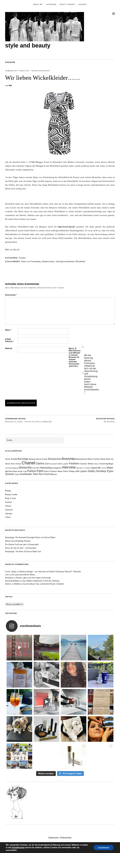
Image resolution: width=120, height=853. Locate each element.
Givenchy (25, 467)
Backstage (23, 459)
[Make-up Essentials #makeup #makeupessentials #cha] (46, 675)
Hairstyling (46, 467)
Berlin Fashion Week (96, 459)
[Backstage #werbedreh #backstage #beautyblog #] (46, 702)
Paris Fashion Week (53, 471)
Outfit (25, 471)
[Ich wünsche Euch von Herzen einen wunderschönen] (19, 756)
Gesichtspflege (106, 463)
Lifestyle (8, 513)
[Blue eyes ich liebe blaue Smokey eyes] (100, 729)
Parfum (31, 471)
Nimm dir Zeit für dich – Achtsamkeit (20, 548)
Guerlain (35, 468)
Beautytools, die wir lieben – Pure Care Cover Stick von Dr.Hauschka (28, 420)
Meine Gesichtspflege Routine (18, 541)
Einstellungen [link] (18, 847)
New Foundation (105, 420)
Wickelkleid (80, 261)
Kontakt (82, 4)
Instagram (56, 468)
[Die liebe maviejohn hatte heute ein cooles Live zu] (46, 729)
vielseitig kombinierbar (64, 261)
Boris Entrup (16, 464)
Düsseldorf (53, 464)
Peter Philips (69, 471)
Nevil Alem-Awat (15, 471)
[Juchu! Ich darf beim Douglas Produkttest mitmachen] (100, 675)
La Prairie (86, 468)
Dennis (8, 584)
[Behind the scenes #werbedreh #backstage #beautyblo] (73, 702)
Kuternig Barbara (12, 581)
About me (38, 4)
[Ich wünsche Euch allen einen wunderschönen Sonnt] (19, 702)
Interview (51, 4)
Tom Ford (43, 474)
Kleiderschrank (48, 261)
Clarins (40, 463)
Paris (40, 471)
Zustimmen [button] (103, 847)
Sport (17, 474)
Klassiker (79, 468)
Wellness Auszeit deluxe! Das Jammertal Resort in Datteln (39, 584)
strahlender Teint (29, 474)
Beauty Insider (67, 4)
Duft (47, 464)
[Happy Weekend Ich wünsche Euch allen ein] (73, 729)
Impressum (53, 837)
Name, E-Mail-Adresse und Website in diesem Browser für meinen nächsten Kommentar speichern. (74, 357)
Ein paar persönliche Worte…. (24, 575)
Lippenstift (95, 467)
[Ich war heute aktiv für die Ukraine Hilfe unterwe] (100, 702)
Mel (10, 85)
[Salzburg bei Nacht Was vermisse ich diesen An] (100, 756)
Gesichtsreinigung (11, 468)
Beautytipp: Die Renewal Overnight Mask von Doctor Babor (30, 537)
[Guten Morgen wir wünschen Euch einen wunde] (19, 729)
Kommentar (11, 295)
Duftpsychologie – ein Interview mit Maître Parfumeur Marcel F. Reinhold (50, 571)
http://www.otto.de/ (66, 227)
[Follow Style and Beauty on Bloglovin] (17, 818)
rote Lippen (81, 471)
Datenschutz (66, 837)
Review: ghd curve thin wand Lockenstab (33, 578)
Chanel (28, 462)
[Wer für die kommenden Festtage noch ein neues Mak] (46, 756)
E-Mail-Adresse (9, 340)
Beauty (32, 459)
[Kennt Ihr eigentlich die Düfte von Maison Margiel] (19, 675)
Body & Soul (10, 498)
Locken (103, 468)
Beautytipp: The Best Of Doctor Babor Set (23, 551)
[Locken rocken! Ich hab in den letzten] (73, 675)
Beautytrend (81, 459)
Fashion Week (86, 463)
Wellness (53, 474)
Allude (7, 459)
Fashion (10, 62)
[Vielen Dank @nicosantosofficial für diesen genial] (19, 647)
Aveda (14, 459)
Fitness (96, 464)
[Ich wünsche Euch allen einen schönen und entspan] (46, 647)
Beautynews (54, 459)
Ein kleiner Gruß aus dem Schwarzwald (21, 544)
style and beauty (27, 45)
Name (8, 330)
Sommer (9, 474)
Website (8, 348)
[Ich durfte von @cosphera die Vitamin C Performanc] (73, 756)
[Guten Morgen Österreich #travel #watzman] (100, 647)
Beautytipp (68, 458)
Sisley (91, 471)
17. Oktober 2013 (23, 71)
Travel (7, 517)
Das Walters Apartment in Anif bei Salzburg (41, 581)
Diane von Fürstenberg (31, 261)
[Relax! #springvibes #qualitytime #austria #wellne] (73, 647)
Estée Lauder (63, 464)
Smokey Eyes (104, 471)
